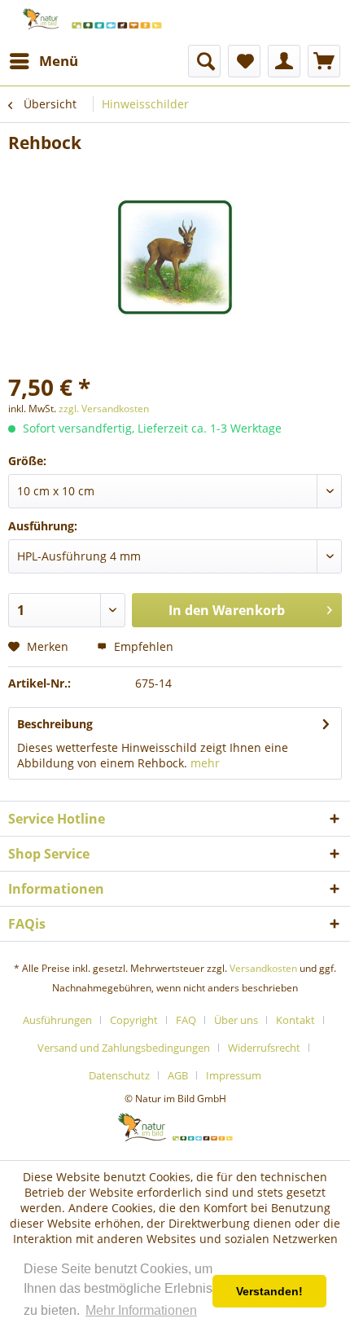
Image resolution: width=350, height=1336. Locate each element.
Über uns (236, 1020)
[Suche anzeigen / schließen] (204, 61)
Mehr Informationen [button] (141, 1310)
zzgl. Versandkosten (104, 408)
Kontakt (295, 1020)
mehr (205, 763)
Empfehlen (142, 646)
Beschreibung (55, 724)
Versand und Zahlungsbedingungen (123, 1047)
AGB (178, 1075)
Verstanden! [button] (269, 1291)
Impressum (233, 1075)
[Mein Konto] (284, 61)
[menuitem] (43, 61)
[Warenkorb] (324, 61)
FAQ (186, 1020)
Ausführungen (57, 1020)
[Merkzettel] (244, 61)
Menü (58, 60)
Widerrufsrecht (264, 1047)
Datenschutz (119, 1075)
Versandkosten (263, 968)
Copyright (134, 1020)
